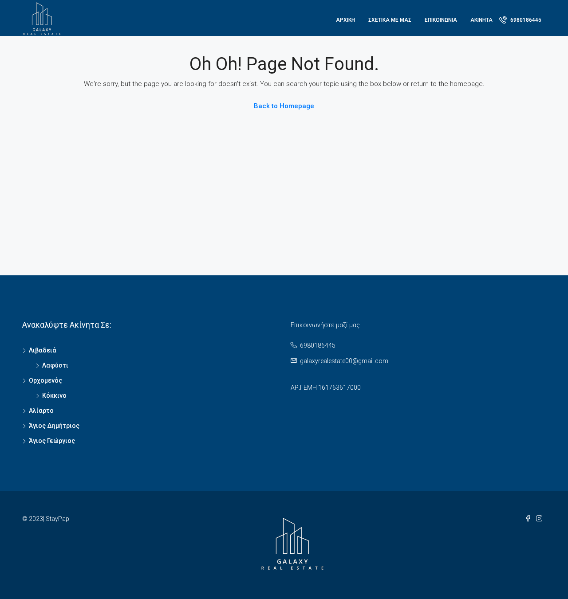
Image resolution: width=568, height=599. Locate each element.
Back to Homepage (284, 106)
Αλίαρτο (41, 410)
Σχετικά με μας (389, 20)
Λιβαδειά (42, 350)
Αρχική (345, 20)
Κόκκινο (54, 395)
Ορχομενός (45, 380)
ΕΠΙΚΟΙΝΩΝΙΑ (441, 20)
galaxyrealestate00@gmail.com (344, 360)
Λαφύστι (55, 365)
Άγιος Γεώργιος (52, 440)
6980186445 (525, 20)
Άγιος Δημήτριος (54, 425)
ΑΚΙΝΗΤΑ (481, 20)
